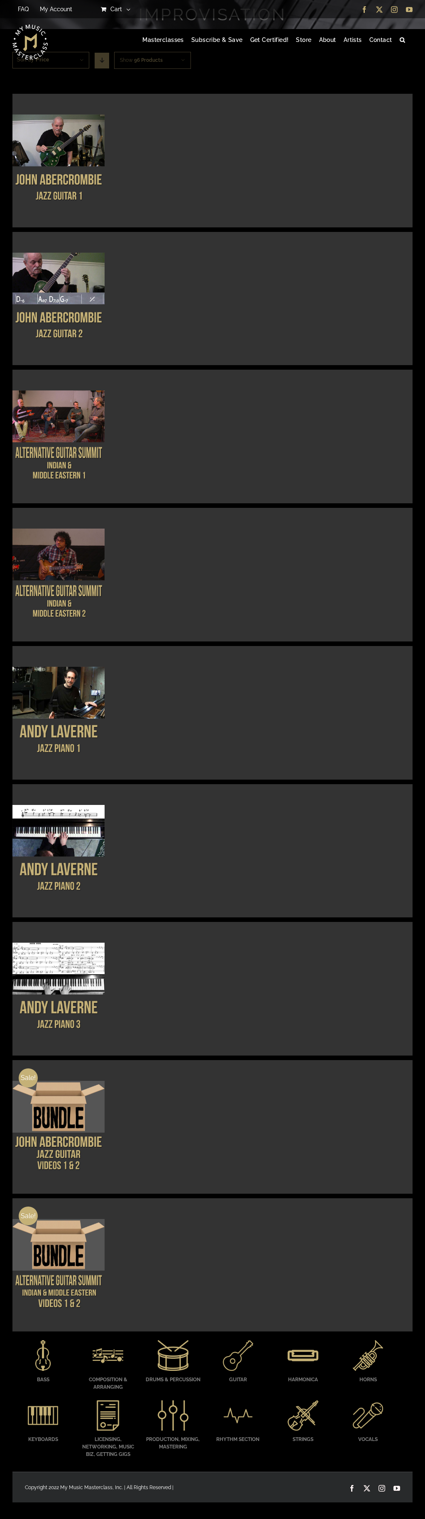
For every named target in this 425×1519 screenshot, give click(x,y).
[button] (402, 40)
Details (58, 161)
